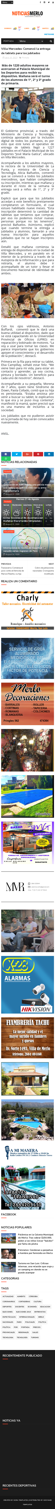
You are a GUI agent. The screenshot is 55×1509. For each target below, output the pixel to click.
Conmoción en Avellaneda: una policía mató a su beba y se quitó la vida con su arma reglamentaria (26, 487)
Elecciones (8, 1312)
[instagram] (44, 2)
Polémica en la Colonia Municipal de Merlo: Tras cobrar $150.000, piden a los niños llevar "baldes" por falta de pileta (36, 1239)
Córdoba (33, 1296)
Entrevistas (40, 1312)
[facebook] (40, 2)
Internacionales (27, 1317)
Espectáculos (9, 1317)
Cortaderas (24, 1302)
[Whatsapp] (6, 458)
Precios (36, 1327)
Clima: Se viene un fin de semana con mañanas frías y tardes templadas (23, 519)
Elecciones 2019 (23, 1312)
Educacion (45, 1307)
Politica (42, 1322)
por (16, 1327)
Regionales (23, 1332)
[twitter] (49, 2)
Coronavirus (9, 1302)
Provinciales (9, 1332)
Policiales (30, 1322)
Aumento (21, 1296)
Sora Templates (21, 1500)
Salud (35, 1332)
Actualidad (8, 531)
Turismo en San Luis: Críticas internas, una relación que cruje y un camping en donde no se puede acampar (36, 1268)
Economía (32, 1307)
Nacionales (8, 1322)
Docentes (19, 1307)
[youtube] (53, 2)
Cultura (37, 1302)
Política (6, 1327)
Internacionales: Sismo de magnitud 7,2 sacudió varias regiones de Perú (24, 549)
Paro (19, 1322)
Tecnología (22, 1337)
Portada (9, 41)
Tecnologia (8, 1337)
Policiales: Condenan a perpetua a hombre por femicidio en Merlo (35, 1252)
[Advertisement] (27, 1388)
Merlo (41, 1317)
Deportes (7, 1307)
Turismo (35, 1337)
